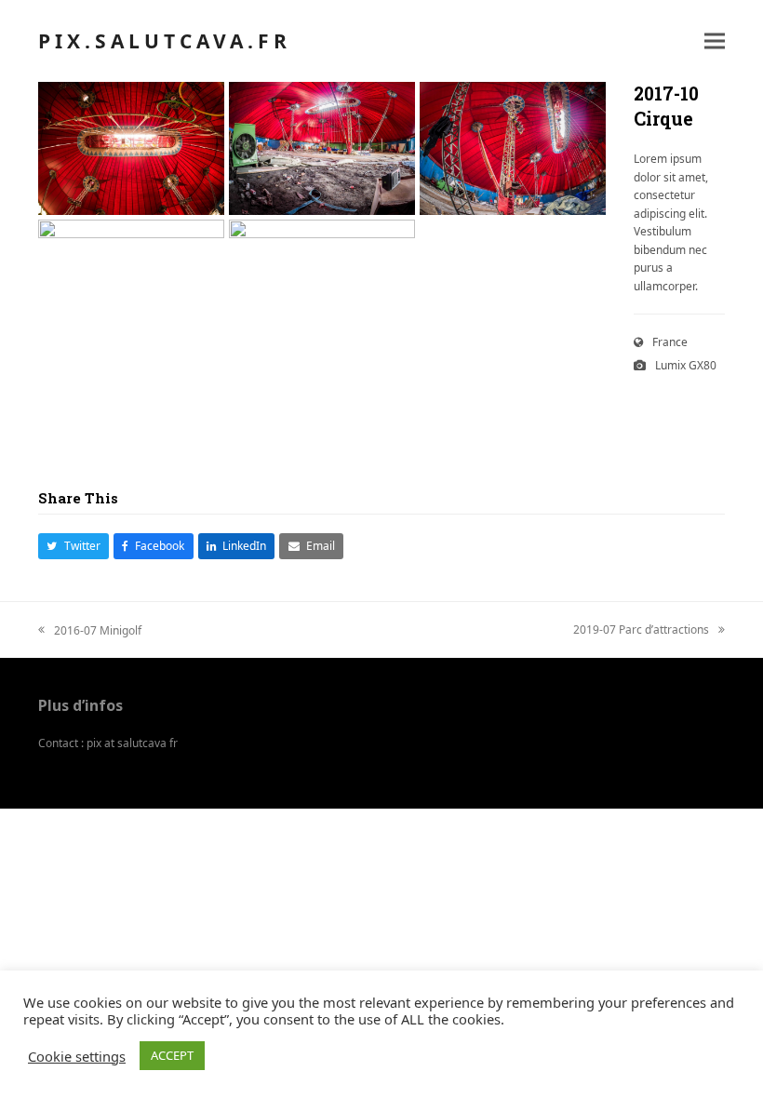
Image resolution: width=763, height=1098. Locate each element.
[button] (714, 41)
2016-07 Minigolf (89, 631)
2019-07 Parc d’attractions (641, 630)
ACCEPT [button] (172, 1055)
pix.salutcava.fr (164, 41)
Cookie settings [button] (77, 1056)
